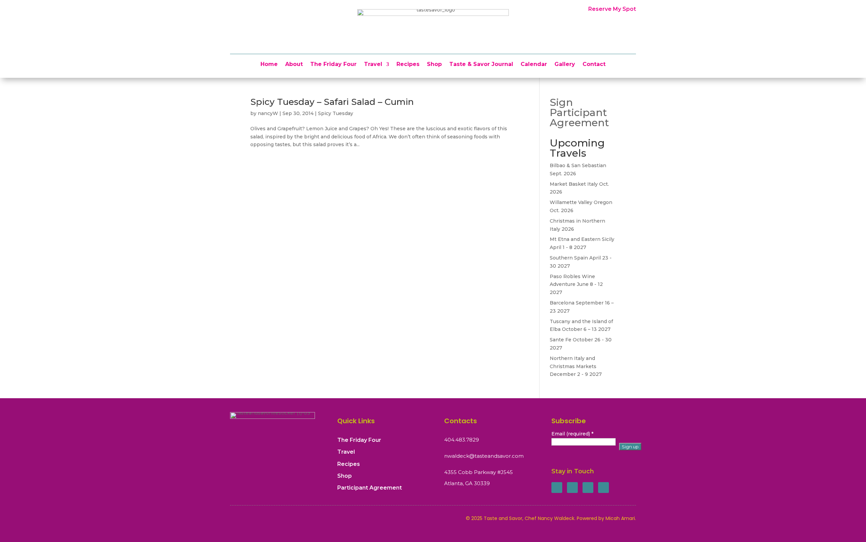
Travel (373, 64)
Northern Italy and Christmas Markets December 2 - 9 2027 (576, 366)
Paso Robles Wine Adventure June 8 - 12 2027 (576, 284)
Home (269, 64)
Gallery (564, 64)
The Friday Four (333, 64)
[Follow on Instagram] (588, 487)
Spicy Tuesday (335, 113)
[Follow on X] (572, 487)
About (294, 64)
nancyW (268, 113)
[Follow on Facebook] (556, 487)
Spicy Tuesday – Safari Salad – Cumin (332, 101)
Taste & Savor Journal (481, 64)
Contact (594, 64)
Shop (434, 64)
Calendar (534, 64)
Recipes (407, 64)
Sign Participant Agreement (579, 112)
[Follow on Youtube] (603, 487)
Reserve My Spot (612, 9)
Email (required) (572, 434)
